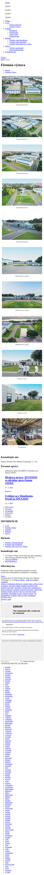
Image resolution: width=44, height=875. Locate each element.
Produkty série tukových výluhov (20, 44)
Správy (7, 46)
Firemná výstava (15, 27)
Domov (7, 21)
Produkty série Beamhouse (18, 40)
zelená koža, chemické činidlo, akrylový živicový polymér (21, 591)
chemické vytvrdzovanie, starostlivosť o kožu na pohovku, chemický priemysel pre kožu (21, 589)
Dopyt (3, 576)
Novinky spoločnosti (16, 48)
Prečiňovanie (13, 32)
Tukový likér (13, 34)
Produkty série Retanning (17, 42)
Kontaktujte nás (10, 52)
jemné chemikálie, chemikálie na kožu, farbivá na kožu (18, 592)
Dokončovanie (14, 36)
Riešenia (8, 38)
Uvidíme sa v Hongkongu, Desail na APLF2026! (19, 497)
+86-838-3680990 (11, 559)
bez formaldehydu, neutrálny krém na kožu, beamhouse (19, 594)
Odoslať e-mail (6, 599)
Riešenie (8, 531)
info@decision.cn (11, 561)
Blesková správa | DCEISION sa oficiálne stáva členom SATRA (21, 480)
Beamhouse (13, 30)
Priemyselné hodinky (16, 50)
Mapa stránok (20, 580)
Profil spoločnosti (15, 25)
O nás (7, 23)
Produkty (8, 29)
